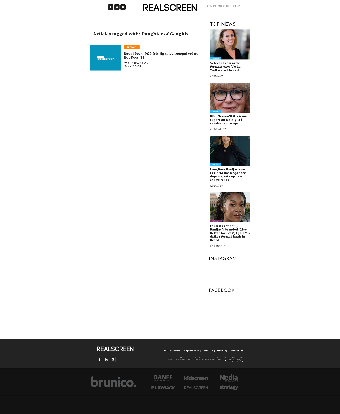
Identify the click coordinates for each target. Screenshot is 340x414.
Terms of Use (237, 351)
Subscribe (224, 6)
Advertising (222, 351)
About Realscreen (172, 351)
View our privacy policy (234, 361)
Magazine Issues (191, 351)
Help (236, 6)
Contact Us (208, 351)
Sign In (211, 6)
